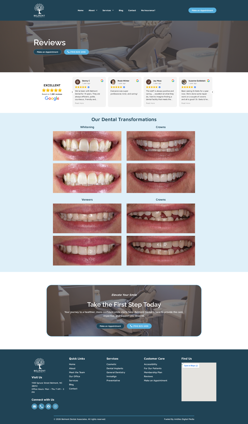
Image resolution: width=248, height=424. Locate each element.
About (92, 10)
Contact (132, 10)
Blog (121, 10)
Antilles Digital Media (184, 419)
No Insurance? (148, 10)
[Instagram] (55, 406)
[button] (212, 92)
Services (107, 10)
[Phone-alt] (41, 406)
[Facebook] (48, 406)
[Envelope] (34, 406)
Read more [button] (79, 103)
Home (80, 10)
